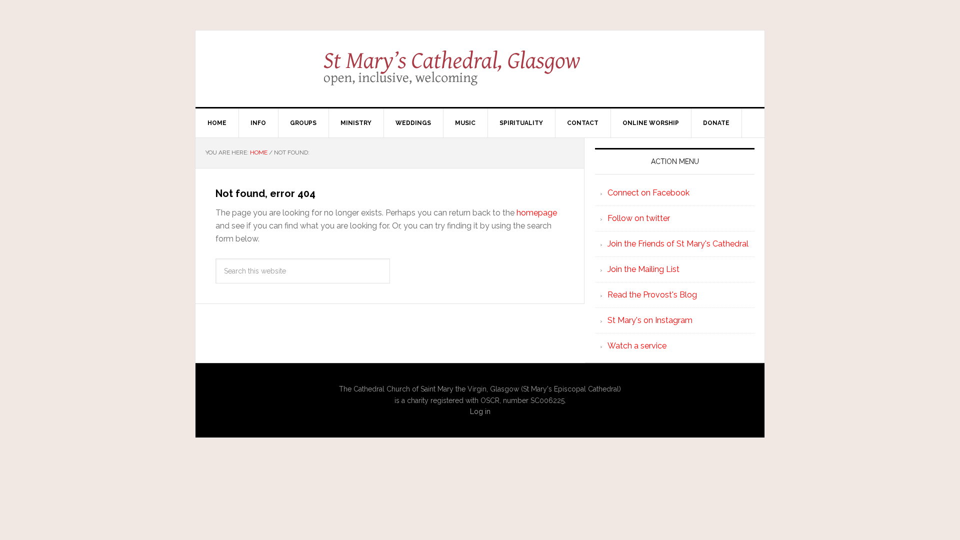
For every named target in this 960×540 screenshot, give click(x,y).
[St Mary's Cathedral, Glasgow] (480, 75)
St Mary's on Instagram (650, 320)
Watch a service (637, 345)
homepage (536, 213)
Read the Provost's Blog (652, 295)
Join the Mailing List (644, 269)
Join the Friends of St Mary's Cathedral (678, 243)
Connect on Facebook (649, 193)
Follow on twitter (639, 218)
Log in (480, 412)
